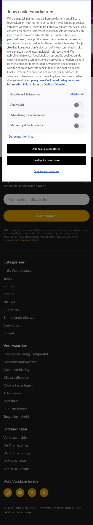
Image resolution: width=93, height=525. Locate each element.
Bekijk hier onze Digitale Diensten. (45, 84)
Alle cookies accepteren (46, 148)
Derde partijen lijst (21, 136)
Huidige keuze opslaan (47, 160)
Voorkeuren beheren (46, 171)
